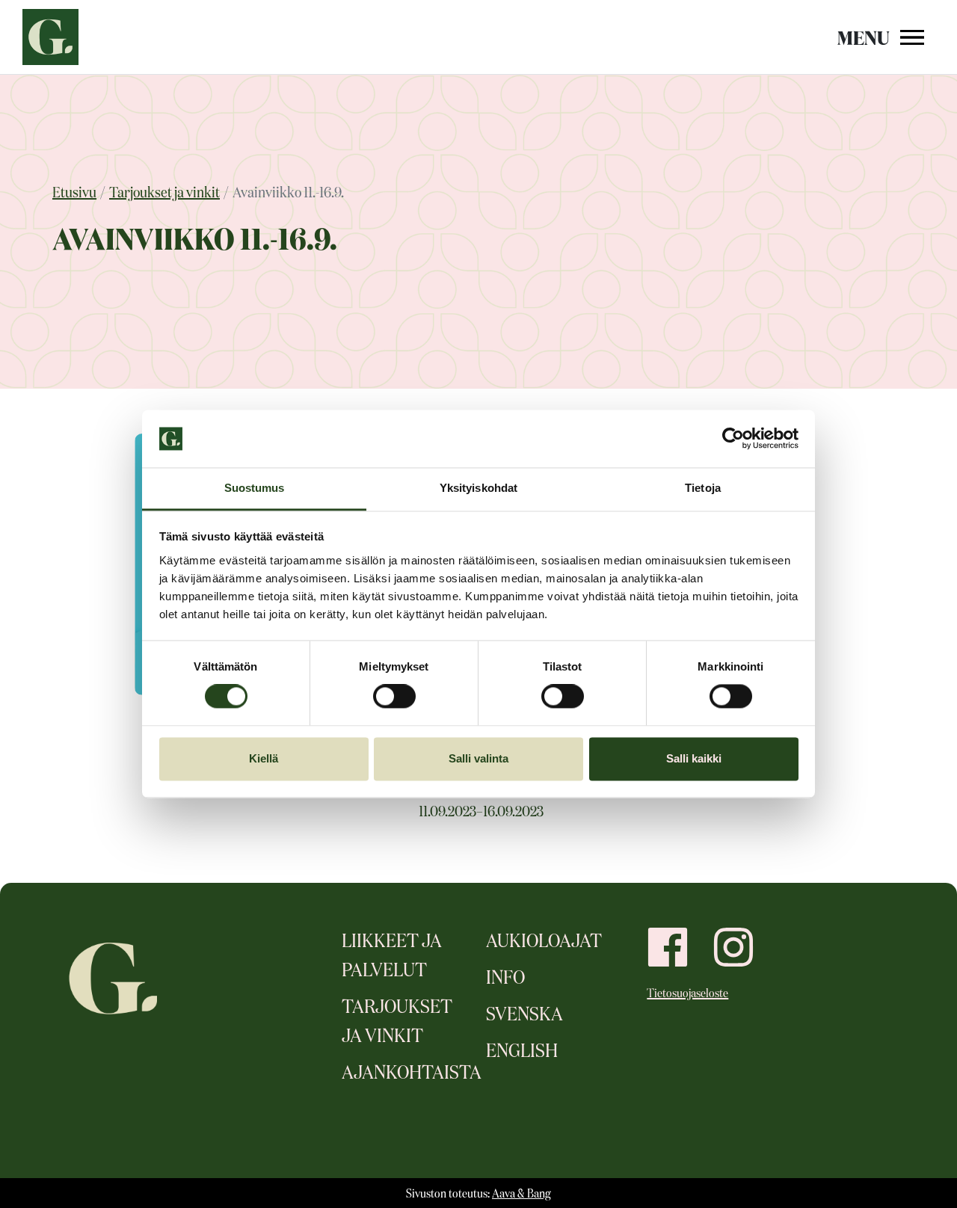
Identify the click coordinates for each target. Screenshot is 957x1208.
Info (505, 978)
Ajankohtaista (411, 1073)
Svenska (524, 1015)
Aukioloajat (544, 942)
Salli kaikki (693, 758)
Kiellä (263, 758)
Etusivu (74, 192)
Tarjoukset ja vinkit (164, 192)
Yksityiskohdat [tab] (478, 487)
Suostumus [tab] (254, 487)
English (522, 1051)
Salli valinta (478, 758)
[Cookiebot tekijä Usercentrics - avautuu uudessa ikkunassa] (733, 439)
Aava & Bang (521, 1195)
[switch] (394, 697)
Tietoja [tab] (703, 487)
